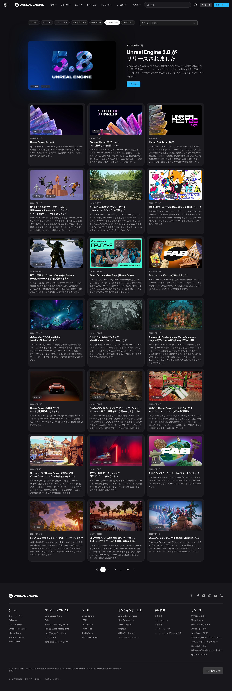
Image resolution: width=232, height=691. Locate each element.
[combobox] (169, 23)
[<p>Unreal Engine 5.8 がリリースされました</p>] (116, 65)
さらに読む (133, 84)
